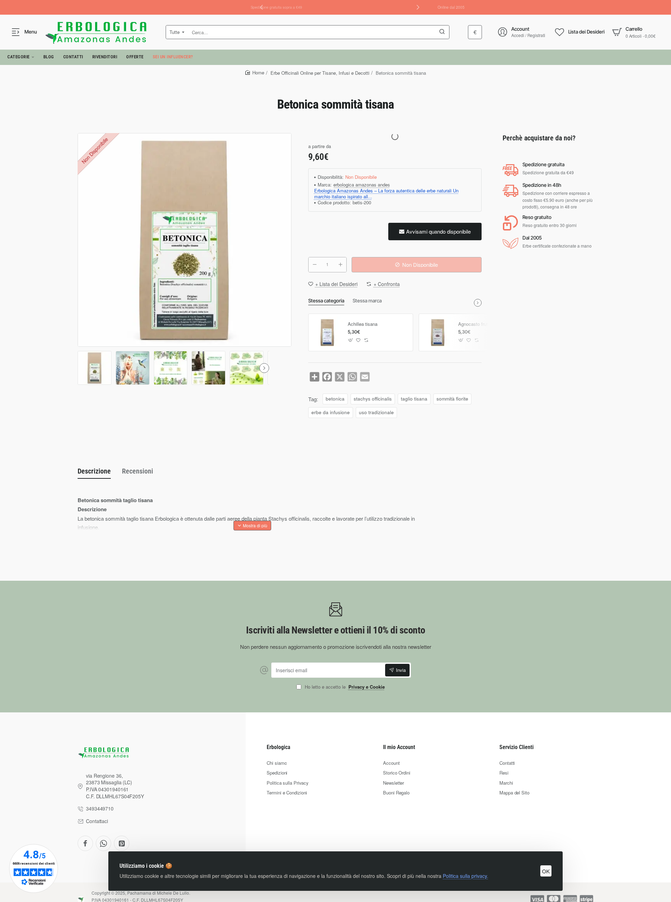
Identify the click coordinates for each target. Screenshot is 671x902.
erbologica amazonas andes (361, 185)
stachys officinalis (373, 398)
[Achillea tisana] (327, 332)
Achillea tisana (362, 324)
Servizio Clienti (516, 747)
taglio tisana (414, 398)
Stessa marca (367, 300)
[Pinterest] (121, 843)
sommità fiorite (452, 398)
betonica (335, 398)
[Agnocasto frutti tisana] (437, 332)
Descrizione (94, 471)
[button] (417, 6)
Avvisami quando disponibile (438, 231)
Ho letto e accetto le (344, 687)
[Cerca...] (442, 32)
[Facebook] (85, 843)
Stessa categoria (326, 300)
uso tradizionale (376, 412)
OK (546, 871)
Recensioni (137, 471)
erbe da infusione (330, 412)
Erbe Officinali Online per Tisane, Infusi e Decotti (319, 72)
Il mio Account (399, 747)
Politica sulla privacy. (465, 875)
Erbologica (278, 747)
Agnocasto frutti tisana (481, 324)
